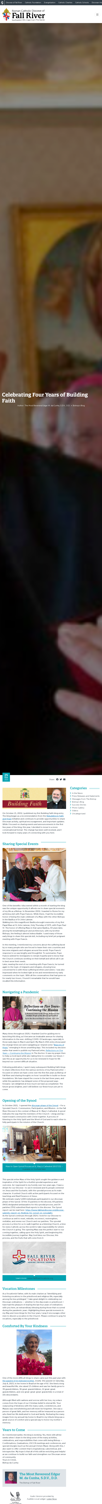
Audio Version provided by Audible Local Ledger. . (42, 1497)
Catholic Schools (82, 2)
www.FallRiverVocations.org (40, 1278)
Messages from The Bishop (84, 799)
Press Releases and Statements (86, 796)
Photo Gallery (78, 808)
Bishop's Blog (78, 802)
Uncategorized (78, 813)
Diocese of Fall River (14, 2)
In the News (77, 793)
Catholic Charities (65, 2)
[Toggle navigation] (97, 15)
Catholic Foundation (33, 2)
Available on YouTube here (34, 1169)
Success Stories (79, 805)
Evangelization (49, 2)
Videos (75, 810)
